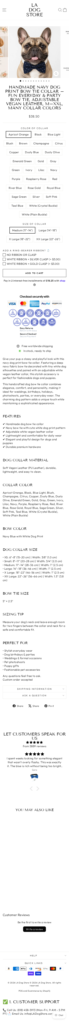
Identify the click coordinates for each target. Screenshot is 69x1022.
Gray (53, 161)
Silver (36, 196)
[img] (34, 742)
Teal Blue (17, 205)
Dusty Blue (32, 152)
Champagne (41, 143)
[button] (32, 788)
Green (16, 170)
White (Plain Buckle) (34, 214)
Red (54, 179)
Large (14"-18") (48, 230)
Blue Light (54, 134)
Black (38, 134)
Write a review (34, 929)
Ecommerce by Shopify (39, 991)
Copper (14, 152)
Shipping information (34, 688)
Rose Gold (34, 188)
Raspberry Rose (36, 179)
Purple (16, 179)
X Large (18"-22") (19, 239)
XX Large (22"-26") (48, 239)
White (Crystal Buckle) (43, 205)
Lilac (41, 170)
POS (21, 991)
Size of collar (34, 223)
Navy (53, 170)
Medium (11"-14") (22, 230)
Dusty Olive (52, 152)
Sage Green (19, 196)
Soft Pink (51, 196)
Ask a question (34, 695)
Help (33, 955)
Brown (23, 143)
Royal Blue (53, 188)
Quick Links (34, 963)
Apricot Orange (19, 134)
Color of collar (34, 128)
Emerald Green (22, 161)
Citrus (59, 143)
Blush (9, 143)
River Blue (15, 188)
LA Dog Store (34, 10)
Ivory (29, 170)
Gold (41, 161)
